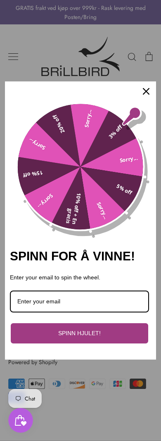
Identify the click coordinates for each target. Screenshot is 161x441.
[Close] (146, 91)
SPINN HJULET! (79, 333)
